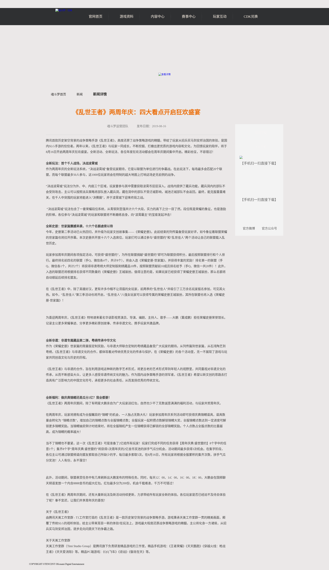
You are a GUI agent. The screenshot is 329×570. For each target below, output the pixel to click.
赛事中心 (189, 16)
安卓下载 (261, 132)
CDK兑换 (251, 16)
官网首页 (95, 16)
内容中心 (157, 16)
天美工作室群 (15, 566)
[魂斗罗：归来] (63, 10)
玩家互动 (220, 16)
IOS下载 (261, 147)
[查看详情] (164, 74)
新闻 (80, 94)
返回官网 (272, 32)
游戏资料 (126, 16)
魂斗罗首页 (58, 94)
